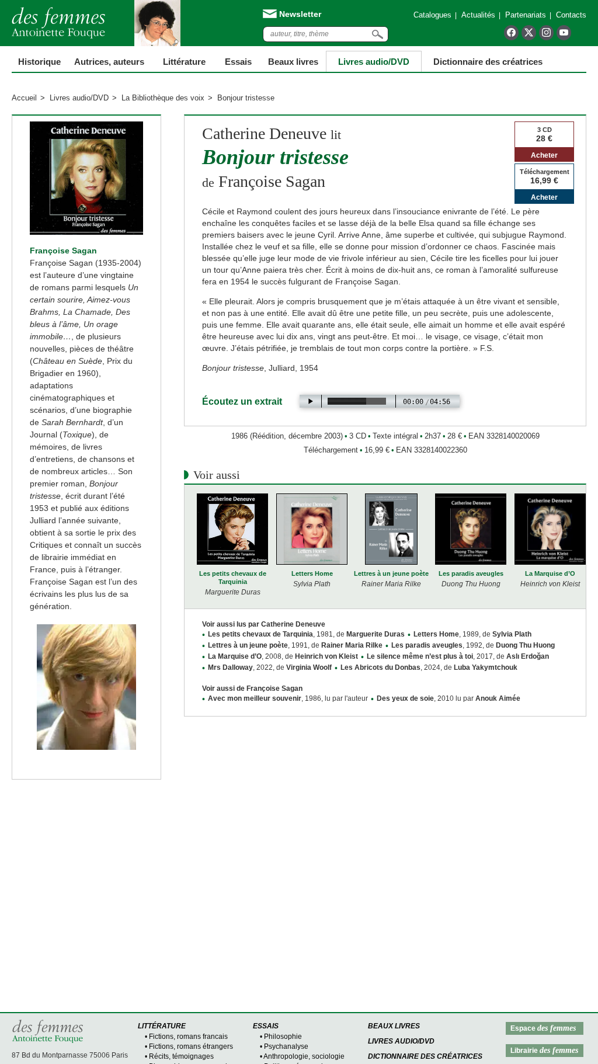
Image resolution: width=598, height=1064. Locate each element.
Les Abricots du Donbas (380, 667)
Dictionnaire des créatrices (488, 62)
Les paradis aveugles (471, 573)
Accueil (24, 97)
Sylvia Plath (511, 634)
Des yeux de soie (405, 698)
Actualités (478, 15)
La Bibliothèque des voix (162, 97)
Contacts (571, 15)
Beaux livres (293, 62)
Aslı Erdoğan (527, 656)
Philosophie (283, 1036)
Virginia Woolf (309, 667)
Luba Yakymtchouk (485, 667)
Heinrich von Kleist (326, 656)
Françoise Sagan (63, 250)
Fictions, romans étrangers (191, 1046)
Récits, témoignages (181, 1056)
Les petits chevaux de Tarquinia (232, 577)
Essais (238, 62)
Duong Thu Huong (525, 645)
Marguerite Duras (375, 634)
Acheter (544, 155)
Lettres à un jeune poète (391, 573)
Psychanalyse (286, 1046)
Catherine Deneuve (264, 133)
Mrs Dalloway (230, 667)
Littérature (184, 62)
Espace (543, 1028)
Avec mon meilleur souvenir (254, 698)
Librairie (544, 1050)
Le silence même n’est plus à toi (420, 656)
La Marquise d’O (550, 573)
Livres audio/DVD (79, 97)
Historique (39, 62)
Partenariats (525, 15)
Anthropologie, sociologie (304, 1056)
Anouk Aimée (497, 698)
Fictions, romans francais (188, 1036)
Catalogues (432, 15)
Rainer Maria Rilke (352, 645)
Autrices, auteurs (109, 62)
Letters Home (312, 573)
